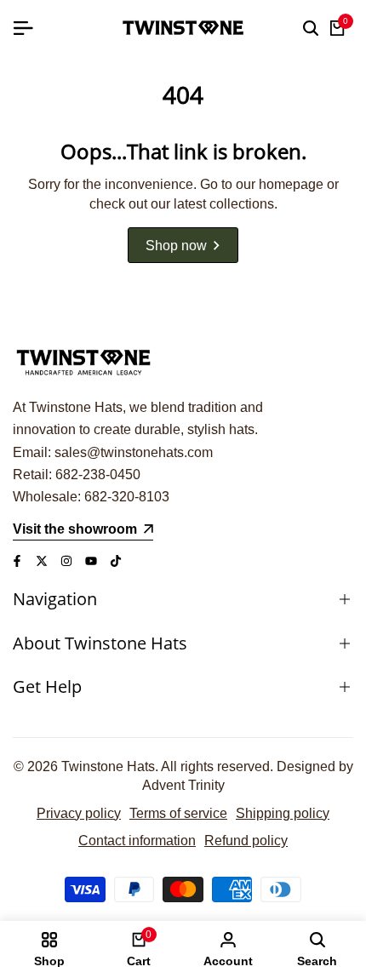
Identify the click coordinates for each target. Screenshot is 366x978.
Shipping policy (282, 813)
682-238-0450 (97, 474)
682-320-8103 (126, 496)
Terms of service (178, 813)
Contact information (137, 840)
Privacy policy (79, 813)
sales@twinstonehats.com (133, 452)
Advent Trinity (183, 785)
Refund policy (246, 840)
